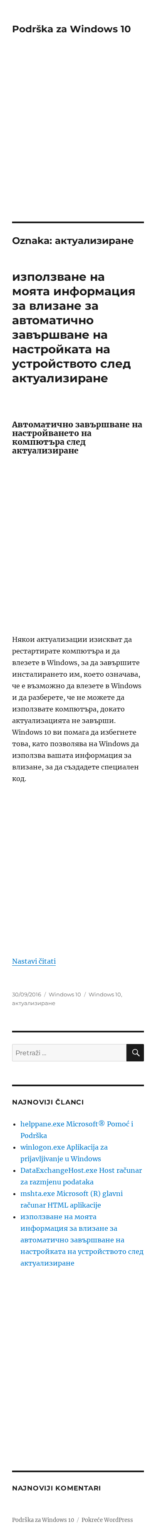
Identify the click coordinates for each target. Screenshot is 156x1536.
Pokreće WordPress (107, 1520)
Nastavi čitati (34, 961)
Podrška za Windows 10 (71, 29)
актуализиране (33, 1003)
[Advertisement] (78, 139)
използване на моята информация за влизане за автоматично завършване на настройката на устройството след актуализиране (74, 327)
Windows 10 (65, 994)
